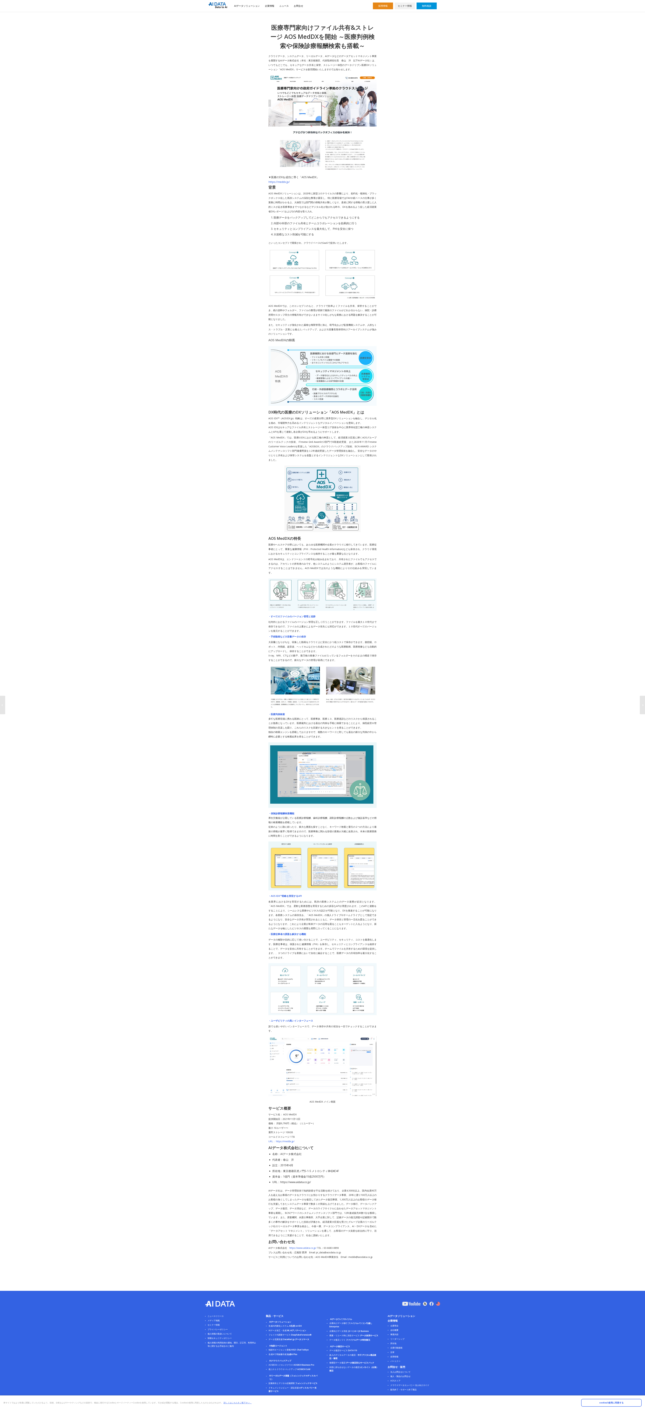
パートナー (395, 1361)
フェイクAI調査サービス (290, 1334)
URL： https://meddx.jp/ (281, 1141)
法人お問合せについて (400, 1371)
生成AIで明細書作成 (283, 1354)
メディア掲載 (214, 1320)
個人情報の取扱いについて (220, 1333)
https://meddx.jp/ (279, 182)
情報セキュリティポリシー (220, 1338)
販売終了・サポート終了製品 (403, 1389)
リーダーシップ (397, 1339)
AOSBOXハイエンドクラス (291, 1364)
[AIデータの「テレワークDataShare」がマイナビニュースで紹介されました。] (2, 705)
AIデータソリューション (247, 5)
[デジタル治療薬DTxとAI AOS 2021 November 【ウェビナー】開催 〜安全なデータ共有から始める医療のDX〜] (642, 705)
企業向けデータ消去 (349, 1331)
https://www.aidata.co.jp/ (302, 1247)
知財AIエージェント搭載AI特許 (289, 1349)
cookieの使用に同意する (611, 1402)
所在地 (393, 1343)
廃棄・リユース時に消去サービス (353, 1335)
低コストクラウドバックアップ (289, 1369)
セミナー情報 (405, 5)
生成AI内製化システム (285, 1325)
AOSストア (395, 1380)
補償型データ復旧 (351, 1362)
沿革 (392, 1352)
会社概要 (394, 1330)
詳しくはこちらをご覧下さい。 (238, 1402)
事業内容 (394, 1334)
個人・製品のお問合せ (400, 1376)
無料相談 (426, 5)
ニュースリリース (216, 1316)
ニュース (284, 5)
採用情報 (383, 5)
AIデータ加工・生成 (287, 1330)
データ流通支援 (289, 1339)
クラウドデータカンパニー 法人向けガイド (409, 1385)
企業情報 (269, 5)
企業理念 (394, 1325)
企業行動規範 (396, 1347)
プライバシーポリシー (218, 1329)
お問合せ (298, 5)
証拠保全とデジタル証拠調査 (293, 1383)
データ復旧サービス (343, 1350)
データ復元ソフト (349, 1339)
